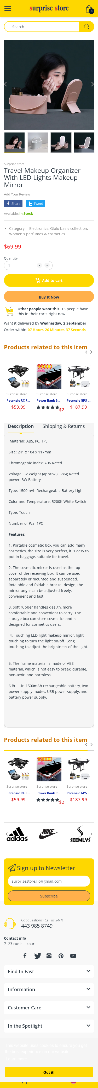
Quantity (11, 258)
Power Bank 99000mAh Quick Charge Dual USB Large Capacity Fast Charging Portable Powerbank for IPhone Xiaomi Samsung (49, 400)
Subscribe (49, 896)
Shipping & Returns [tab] (64, 426)
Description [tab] (21, 426)
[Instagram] (49, 956)
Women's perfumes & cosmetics (37, 233)
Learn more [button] (16, 1059)
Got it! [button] (49, 1072)
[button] (48, 407)
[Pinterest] (61, 956)
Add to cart (52, 280)
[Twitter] (37, 956)
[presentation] (86, 352)
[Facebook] (25, 956)
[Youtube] (73, 956)
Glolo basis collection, (69, 228)
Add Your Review (17, 194)
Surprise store (14, 164)
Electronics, (39, 228)
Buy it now (49, 297)
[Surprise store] (49, 8)
